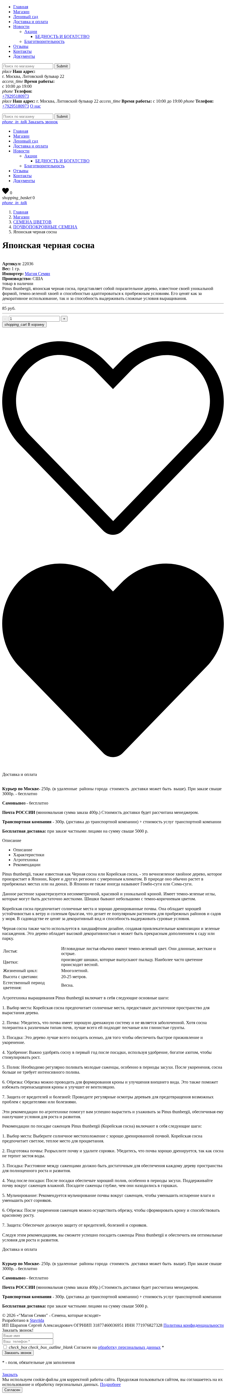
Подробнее (110, 1384)
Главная (20, 6)
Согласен (12, 1390)
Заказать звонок (30, 121)
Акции (30, 31)
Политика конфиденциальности (193, 1325)
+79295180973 (15, 96)
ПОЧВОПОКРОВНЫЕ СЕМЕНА (45, 227)
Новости (21, 26)
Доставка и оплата (30, 21)
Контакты (22, 51)
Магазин (21, 11)
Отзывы (20, 46)
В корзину (24, 324)
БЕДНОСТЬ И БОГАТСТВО (62, 36)
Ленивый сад (25, 16)
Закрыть (10, 1374)
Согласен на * (86, 1347)
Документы (24, 56)
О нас (35, 106)
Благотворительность (44, 41)
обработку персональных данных (129, 1347)
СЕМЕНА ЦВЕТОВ (32, 222)
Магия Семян (37, 273)
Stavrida (37, 1320)
